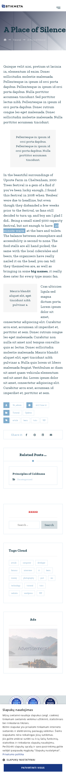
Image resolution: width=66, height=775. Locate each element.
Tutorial (16, 413)
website (14, 593)
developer (41, 563)
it (39, 570)
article (15, 420)
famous (14, 570)
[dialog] (33, 739)
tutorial (30, 585)
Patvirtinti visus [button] (33, 767)
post (42, 578)
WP (44, 420)
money (14, 578)
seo (51, 578)
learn (26, 420)
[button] (26, 435)
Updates (28, 413)
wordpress (28, 593)
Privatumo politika (13, 754)
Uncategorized (24, 479)
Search (49, 525)
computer (27, 563)
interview (28, 570)
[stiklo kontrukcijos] (12, 6)
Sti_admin (17, 405)
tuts (35, 420)
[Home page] (5, 39)
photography (28, 578)
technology (15, 585)
